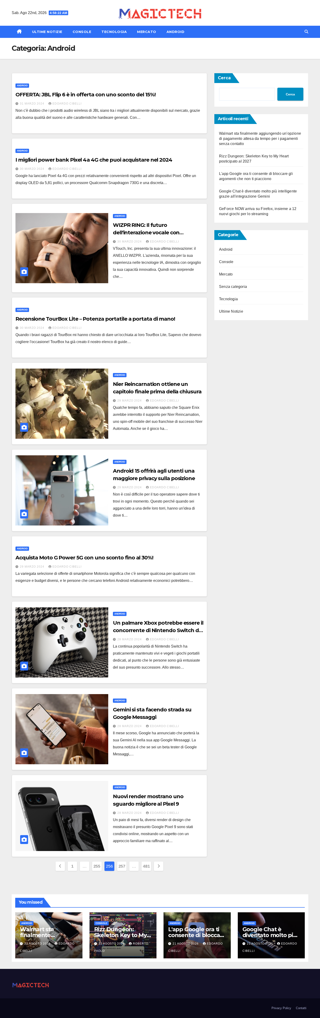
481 (146, 866)
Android (176, 32)
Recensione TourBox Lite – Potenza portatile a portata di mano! (95, 319)
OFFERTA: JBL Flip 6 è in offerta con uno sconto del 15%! (85, 94)
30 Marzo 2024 (32, 168)
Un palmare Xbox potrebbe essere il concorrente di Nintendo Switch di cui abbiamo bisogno (158, 630)
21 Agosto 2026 (186, 943)
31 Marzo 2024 (32, 103)
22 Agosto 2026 (37, 943)
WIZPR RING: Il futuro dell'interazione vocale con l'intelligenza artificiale (146, 232)
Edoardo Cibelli (67, 103)
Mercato (146, 32)
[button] (306, 32)
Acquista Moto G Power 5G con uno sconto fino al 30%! (84, 557)
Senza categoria (233, 287)
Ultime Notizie (47, 32)
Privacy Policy (281, 1008)
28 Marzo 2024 (130, 639)
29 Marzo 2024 (130, 400)
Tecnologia (114, 32)
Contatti (301, 1008)
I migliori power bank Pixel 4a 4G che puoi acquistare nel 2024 (93, 160)
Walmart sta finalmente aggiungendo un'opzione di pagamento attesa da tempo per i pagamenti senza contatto (260, 138)
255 (96, 866)
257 (122, 866)
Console (82, 32)
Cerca (224, 77)
